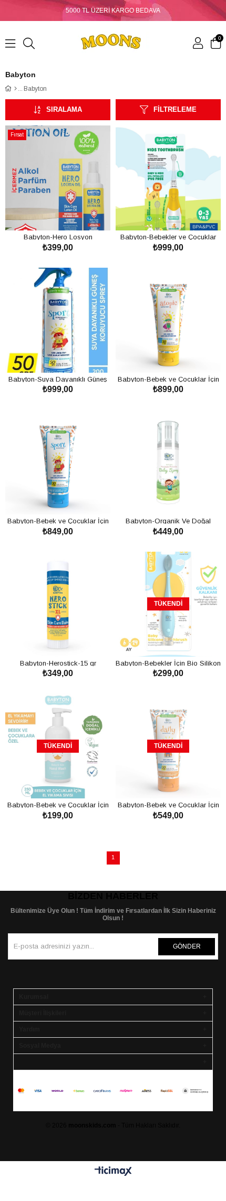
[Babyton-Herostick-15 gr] (57, 604)
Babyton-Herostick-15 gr (58, 662)
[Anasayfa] (15, 88)
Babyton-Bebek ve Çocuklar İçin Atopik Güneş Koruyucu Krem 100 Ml (168, 378)
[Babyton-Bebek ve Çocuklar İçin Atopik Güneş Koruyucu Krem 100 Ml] (168, 320)
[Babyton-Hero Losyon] (57, 177)
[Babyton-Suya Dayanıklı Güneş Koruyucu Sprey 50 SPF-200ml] (57, 320)
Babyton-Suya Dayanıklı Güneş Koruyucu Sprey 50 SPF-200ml (57, 378)
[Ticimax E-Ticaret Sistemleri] (113, 1171)
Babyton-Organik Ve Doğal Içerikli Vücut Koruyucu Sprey (168, 520)
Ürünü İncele (69, 211)
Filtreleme (175, 109)
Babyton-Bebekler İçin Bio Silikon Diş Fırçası (168, 662)
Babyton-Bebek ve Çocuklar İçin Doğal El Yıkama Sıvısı (58, 804)
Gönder (187, 946)
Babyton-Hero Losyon (58, 236)
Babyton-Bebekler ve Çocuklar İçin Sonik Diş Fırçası (168, 236)
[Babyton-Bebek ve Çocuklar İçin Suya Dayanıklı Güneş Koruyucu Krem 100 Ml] (57, 461)
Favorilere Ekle (46, 211)
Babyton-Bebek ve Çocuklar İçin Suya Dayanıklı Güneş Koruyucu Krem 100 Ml (58, 520)
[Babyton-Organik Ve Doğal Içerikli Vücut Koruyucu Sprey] (168, 461)
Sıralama (64, 109)
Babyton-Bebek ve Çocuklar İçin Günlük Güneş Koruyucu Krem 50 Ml (168, 804)
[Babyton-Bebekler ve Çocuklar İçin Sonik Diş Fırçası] (168, 177)
